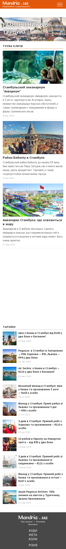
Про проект (27, 521)
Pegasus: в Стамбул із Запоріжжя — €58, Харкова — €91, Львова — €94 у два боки (40, 354)
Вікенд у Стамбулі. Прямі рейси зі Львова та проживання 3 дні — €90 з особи (40, 407)
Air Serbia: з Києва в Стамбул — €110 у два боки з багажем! (38, 370)
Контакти (33, 524)
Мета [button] (33, 535)
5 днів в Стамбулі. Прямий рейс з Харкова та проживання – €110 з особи (40, 425)
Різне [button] (33, 545)
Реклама (40, 521)
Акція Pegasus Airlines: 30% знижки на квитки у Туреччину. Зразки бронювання (39, 495)
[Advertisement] (33, 287)
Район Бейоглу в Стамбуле (24, 158)
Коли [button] (33, 539)
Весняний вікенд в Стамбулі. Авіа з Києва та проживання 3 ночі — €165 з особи (40, 389)
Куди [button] (33, 530)
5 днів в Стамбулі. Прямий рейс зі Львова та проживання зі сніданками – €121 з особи (40, 460)
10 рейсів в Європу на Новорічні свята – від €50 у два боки (39, 440)
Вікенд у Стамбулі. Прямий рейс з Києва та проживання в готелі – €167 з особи (40, 477)
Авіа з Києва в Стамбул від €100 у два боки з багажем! (40, 334)
